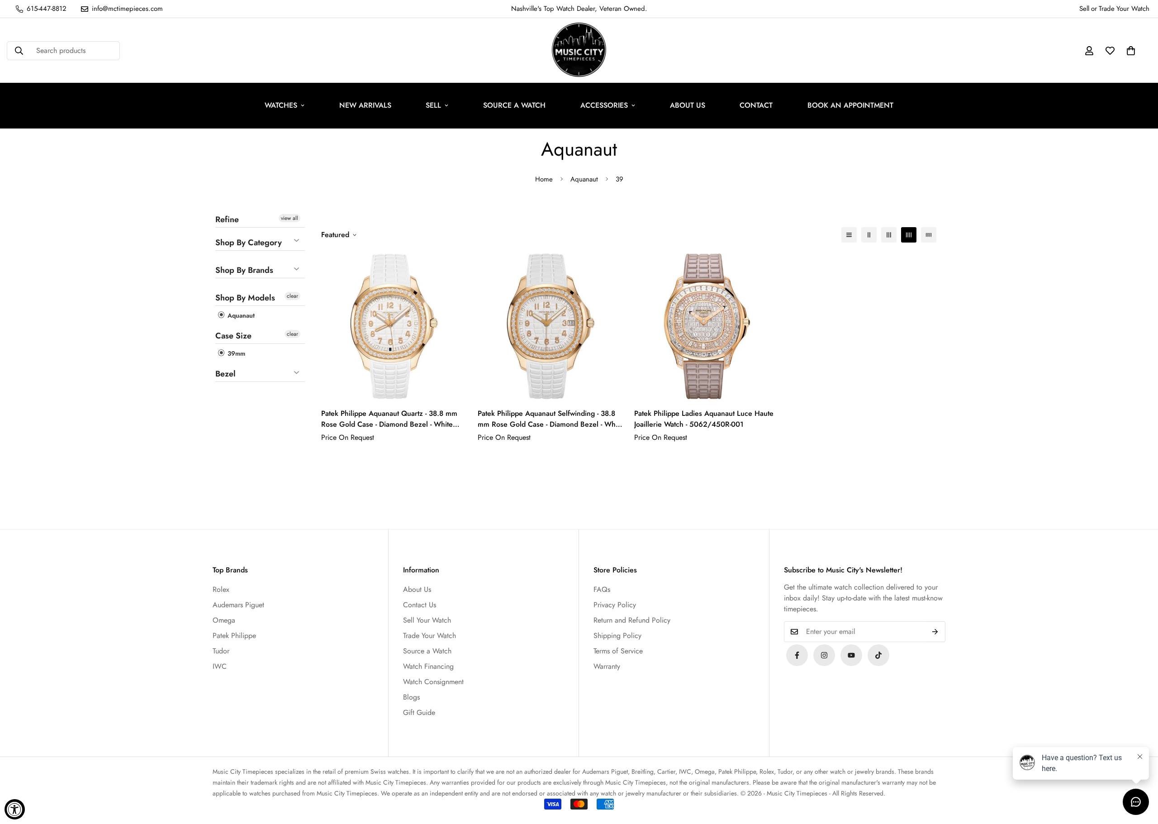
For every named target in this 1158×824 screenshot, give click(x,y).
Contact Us (419, 605)
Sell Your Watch (427, 620)
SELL (433, 105)
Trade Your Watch (429, 635)
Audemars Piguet (238, 605)
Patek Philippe (234, 635)
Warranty (606, 666)
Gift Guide (419, 712)
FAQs (601, 589)
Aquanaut (584, 179)
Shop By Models (245, 298)
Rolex (221, 589)
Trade (1107, 9)
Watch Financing (428, 666)
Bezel (225, 374)
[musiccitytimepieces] (797, 655)
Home (544, 179)
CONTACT (756, 105)
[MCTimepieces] (851, 655)
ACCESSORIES (604, 105)
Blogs (411, 697)
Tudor (221, 651)
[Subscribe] (935, 631)
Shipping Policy (617, 635)
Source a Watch (427, 651)
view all (289, 218)
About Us (417, 589)
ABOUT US (687, 105)
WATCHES (281, 105)
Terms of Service (618, 651)
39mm (235, 353)
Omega (224, 620)
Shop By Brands (244, 270)
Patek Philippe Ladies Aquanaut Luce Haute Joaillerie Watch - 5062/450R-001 (704, 418)
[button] (1130, 50)
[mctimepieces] (579, 50)
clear (292, 296)
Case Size (233, 336)
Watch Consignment (433, 681)
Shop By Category (248, 242)
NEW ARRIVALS (365, 105)
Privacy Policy (614, 605)
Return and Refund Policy (631, 620)
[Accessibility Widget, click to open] (15, 809)
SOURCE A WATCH (514, 105)
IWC (220, 666)
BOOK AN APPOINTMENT (850, 105)
